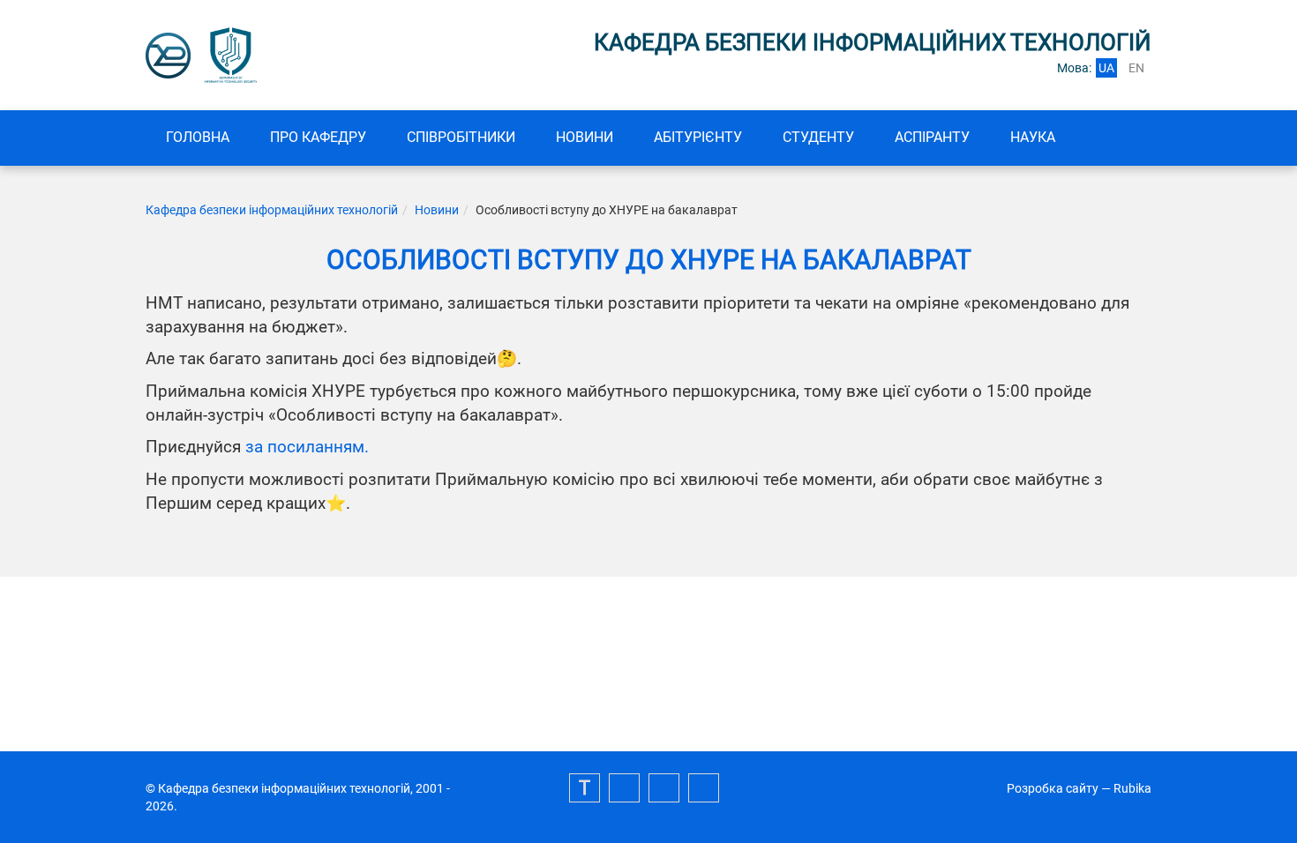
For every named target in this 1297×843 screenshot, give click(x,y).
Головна (197, 137)
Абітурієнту (698, 137)
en (1136, 68)
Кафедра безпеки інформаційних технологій (272, 210)
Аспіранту (932, 137)
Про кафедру (318, 137)
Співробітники (461, 137)
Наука (1032, 137)
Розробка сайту (1052, 788)
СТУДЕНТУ (818, 137)
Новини (584, 137)
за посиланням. (307, 447)
